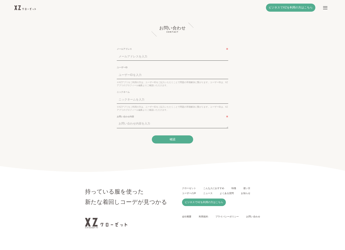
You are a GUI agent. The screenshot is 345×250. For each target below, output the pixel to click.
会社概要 (186, 216)
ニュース (208, 193)
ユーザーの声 (189, 193)
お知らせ (245, 193)
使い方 (246, 188)
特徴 (233, 188)
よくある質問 (227, 193)
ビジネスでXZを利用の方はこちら (291, 7)
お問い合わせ (253, 216)
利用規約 (203, 216)
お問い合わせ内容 (172, 116)
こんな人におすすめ (213, 188)
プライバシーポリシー (227, 216)
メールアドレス (172, 49)
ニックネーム (123, 92)
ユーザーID (122, 67)
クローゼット (189, 188)
